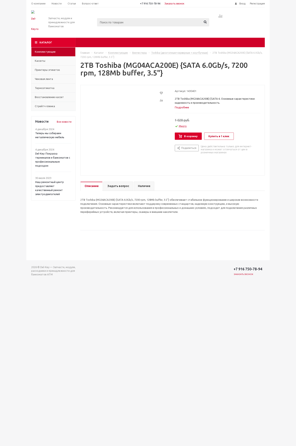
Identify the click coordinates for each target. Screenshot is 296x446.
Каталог (45, 42)
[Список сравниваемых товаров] (220, 17)
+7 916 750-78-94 (150, 3)
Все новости (64, 121)
